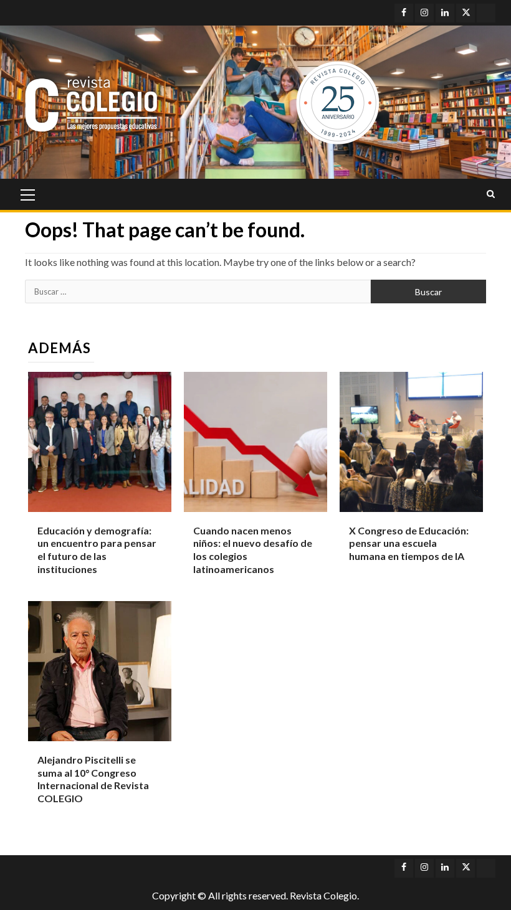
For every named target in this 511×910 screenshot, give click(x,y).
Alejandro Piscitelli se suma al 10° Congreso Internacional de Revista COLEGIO (93, 779)
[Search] (491, 194)
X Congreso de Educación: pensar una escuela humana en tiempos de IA (409, 543)
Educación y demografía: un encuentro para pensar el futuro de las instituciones (96, 549)
